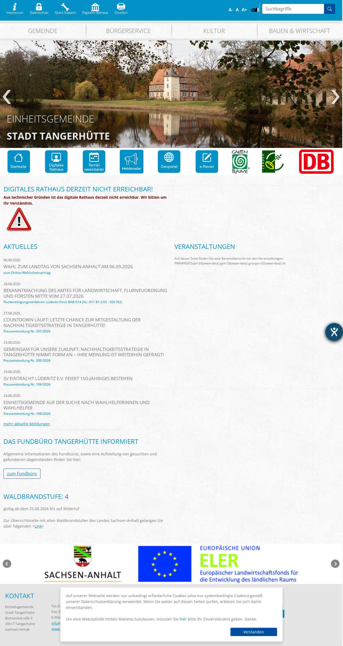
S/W (257, 10)
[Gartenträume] (241, 161)
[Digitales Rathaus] (56, 161)
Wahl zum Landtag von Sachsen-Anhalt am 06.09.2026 (68, 266)
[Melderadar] (131, 161)
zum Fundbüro (22, 474)
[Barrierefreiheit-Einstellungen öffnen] (334, 332)
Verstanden (253, 631)
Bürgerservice (128, 31)
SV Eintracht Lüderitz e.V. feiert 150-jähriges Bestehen (68, 378)
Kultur (214, 31)
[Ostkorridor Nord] (316, 161)
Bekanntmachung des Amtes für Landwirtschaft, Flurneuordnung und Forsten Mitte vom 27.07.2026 (85, 293)
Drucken (121, 11)
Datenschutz (39, 11)
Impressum (14, 11)
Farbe (253, 10)
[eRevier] (207, 161)
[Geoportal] (169, 161)
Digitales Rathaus (95, 11)
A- (231, 10)
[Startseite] (18, 161)
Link (38, 526)
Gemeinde (42, 31)
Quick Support (65, 11)
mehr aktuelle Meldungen (26, 423)
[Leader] (273, 162)
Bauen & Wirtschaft (299, 31)
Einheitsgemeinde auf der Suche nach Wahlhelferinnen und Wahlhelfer (76, 405)
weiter (335, 97)
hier (183, 619)
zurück (7, 97)
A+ (244, 10)
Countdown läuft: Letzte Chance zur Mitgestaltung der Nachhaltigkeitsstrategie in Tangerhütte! (72, 322)
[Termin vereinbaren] (94, 161)
